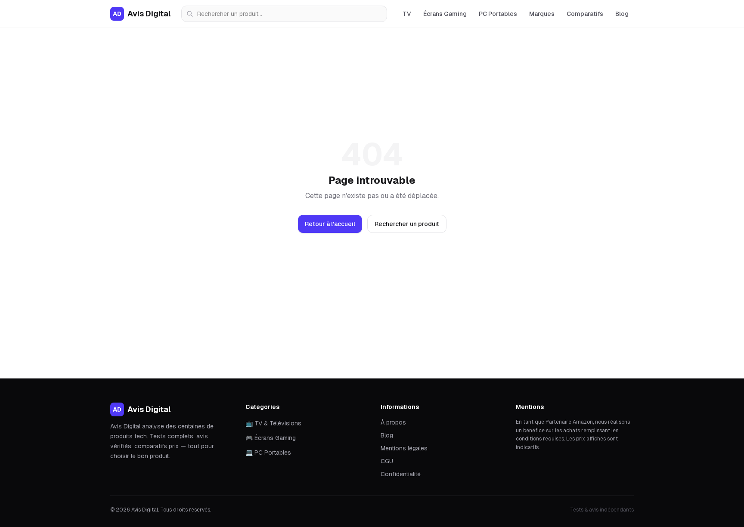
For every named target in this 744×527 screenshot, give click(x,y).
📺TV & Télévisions (273, 423)
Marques (542, 14)
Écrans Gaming (445, 14)
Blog (622, 14)
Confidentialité (401, 474)
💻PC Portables (268, 452)
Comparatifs (585, 14)
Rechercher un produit (407, 224)
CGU (387, 461)
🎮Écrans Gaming (270, 438)
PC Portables (498, 14)
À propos (393, 422)
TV (407, 14)
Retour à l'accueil (330, 224)
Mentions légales (404, 448)
